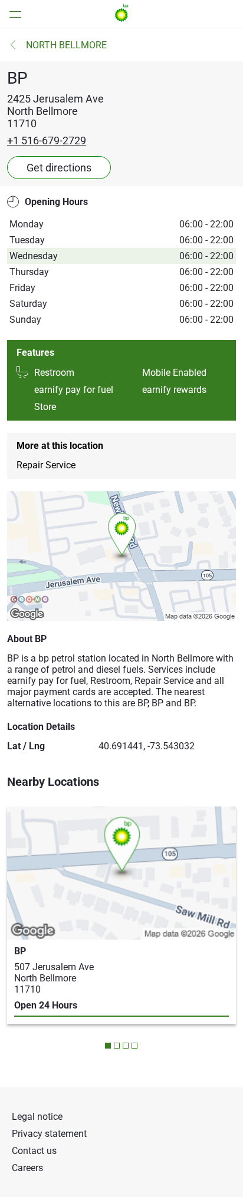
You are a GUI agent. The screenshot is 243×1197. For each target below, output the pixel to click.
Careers (27, 1167)
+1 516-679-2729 (46, 140)
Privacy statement (49, 1133)
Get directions (59, 167)
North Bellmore (66, 45)
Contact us (34, 1150)
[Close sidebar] (12, 14)
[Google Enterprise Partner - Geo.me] (29, 600)
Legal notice (37, 1116)
